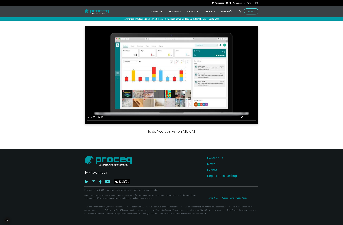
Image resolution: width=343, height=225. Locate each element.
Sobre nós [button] (227, 11)
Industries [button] (175, 11)
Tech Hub (210, 11)
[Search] (238, 11)
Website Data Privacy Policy (234, 198)
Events (212, 170)
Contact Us (215, 158)
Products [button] (192, 11)
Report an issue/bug (222, 176)
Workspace (219, 3)
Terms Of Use (213, 198)
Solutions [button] (156, 11)
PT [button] (230, 3)
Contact (251, 11)
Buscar (239, 3)
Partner (250, 3)
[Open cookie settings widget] (7, 220)
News (211, 164)
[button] (256, 3)
